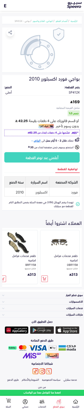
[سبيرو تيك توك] (35, 371)
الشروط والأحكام (30, 379)
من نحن (42, 386)
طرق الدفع (13, 379)
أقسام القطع (62, 21)
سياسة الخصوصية (51, 379)
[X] (49, 371)
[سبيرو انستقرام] (42, 371)
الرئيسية (74, 21)
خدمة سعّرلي (70, 379)
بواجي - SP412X (22, 21)
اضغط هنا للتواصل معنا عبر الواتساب (42, 392)
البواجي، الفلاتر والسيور (43, 21)
